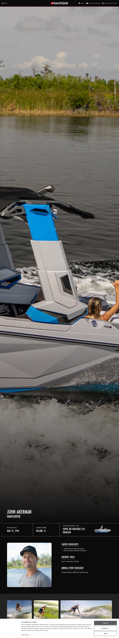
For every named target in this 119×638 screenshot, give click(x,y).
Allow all (105, 623)
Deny (105, 633)
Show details (25, 634)
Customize (105, 628)
